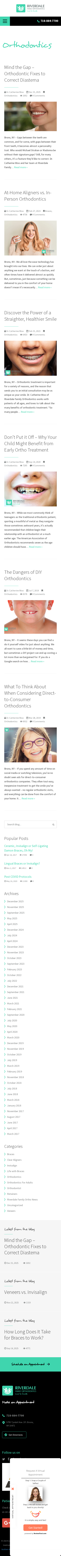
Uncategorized (15, 1205)
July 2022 (12, 980)
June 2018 (12, 1094)
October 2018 (14, 1082)
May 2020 (12, 1026)
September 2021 (15, 992)
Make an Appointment (18, 1402)
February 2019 (14, 1071)
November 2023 (15, 952)
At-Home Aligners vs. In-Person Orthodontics (27, 195)
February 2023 (14, 969)
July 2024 (12, 935)
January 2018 (14, 1105)
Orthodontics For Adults (20, 1182)
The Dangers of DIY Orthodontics (23, 575)
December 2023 (15, 946)
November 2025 (15, 907)
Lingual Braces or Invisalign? (22, 863)
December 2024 (15, 929)
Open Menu (5, 21)
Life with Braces (15, 1171)
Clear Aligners (14, 1159)
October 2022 (14, 975)
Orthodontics (10, 95)
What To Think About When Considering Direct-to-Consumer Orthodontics (30, 696)
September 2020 (15, 1014)
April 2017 (12, 1128)
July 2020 (12, 1020)
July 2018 (12, 1088)
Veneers (11, 1210)
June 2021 (12, 997)
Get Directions (16, 1434)
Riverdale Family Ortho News (22, 1199)
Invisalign (12, 1165)
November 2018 (15, 1077)
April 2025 (12, 924)
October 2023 (14, 958)
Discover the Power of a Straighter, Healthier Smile (30, 315)
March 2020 (13, 1037)
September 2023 (15, 963)
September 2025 (15, 912)
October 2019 (14, 1054)
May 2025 (12, 918)
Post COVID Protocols (17, 877)
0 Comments (38, 95)
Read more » (21, 167)
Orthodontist (14, 1188)
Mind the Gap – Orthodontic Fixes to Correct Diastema (24, 73)
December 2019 (15, 1043)
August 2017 (13, 1116)
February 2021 (14, 1009)
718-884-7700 (49, 21)
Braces (48, 211)
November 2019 (15, 1048)
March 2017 (13, 1133)
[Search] (53, 824)
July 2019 (12, 1060)
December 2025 (15, 901)
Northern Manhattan (9, 1549)
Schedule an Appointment (28, 1364)
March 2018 (13, 1099)
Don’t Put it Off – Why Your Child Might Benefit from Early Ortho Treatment (30, 443)
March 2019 (13, 1065)
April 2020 (12, 1031)
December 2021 (15, 986)
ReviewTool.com (40, 1533)
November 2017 (15, 1111)
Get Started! (36, 1527)
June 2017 (12, 1122)
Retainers (12, 1193)
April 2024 (12, 941)
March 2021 (13, 1003)
